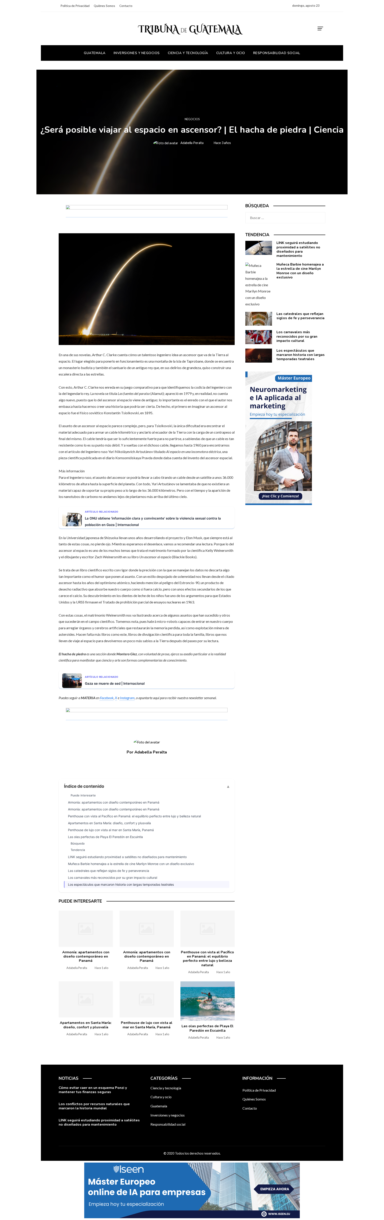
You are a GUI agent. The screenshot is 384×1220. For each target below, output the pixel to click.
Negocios (192, 119)
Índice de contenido (84, 786)
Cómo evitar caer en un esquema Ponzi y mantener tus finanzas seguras (93, 1089)
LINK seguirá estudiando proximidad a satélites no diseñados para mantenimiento (127, 857)
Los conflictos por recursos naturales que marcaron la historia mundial (94, 1106)
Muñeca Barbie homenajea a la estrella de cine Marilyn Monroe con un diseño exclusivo (131, 864)
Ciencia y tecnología (165, 1088)
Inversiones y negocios (167, 1115)
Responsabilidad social (167, 1124)
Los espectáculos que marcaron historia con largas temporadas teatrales (121, 884)
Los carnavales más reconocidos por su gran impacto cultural (112, 877)
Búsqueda (77, 843)
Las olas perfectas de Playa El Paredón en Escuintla (105, 837)
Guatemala (158, 1106)
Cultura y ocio (161, 1097)
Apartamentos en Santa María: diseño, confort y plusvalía (109, 823)
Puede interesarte (83, 795)
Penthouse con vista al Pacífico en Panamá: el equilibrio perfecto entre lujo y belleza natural (134, 816)
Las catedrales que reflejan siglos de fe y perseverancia (108, 871)
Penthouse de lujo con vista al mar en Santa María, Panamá (111, 830)
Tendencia (78, 850)
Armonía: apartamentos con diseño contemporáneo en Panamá (113, 802)
